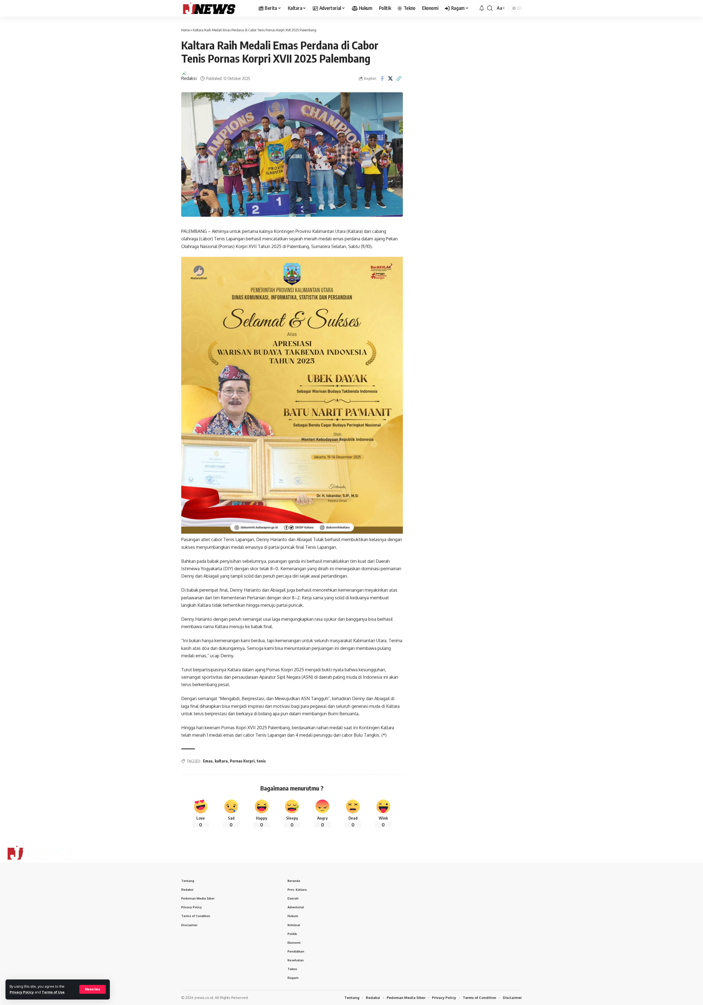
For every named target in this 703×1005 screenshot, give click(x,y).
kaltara (221, 761)
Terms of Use (53, 992)
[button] (92, 989)
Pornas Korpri (242, 761)
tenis (261, 761)
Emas (208, 761)
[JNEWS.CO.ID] (215, 8)
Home (185, 30)
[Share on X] (390, 78)
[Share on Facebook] (382, 78)
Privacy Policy (22, 992)
